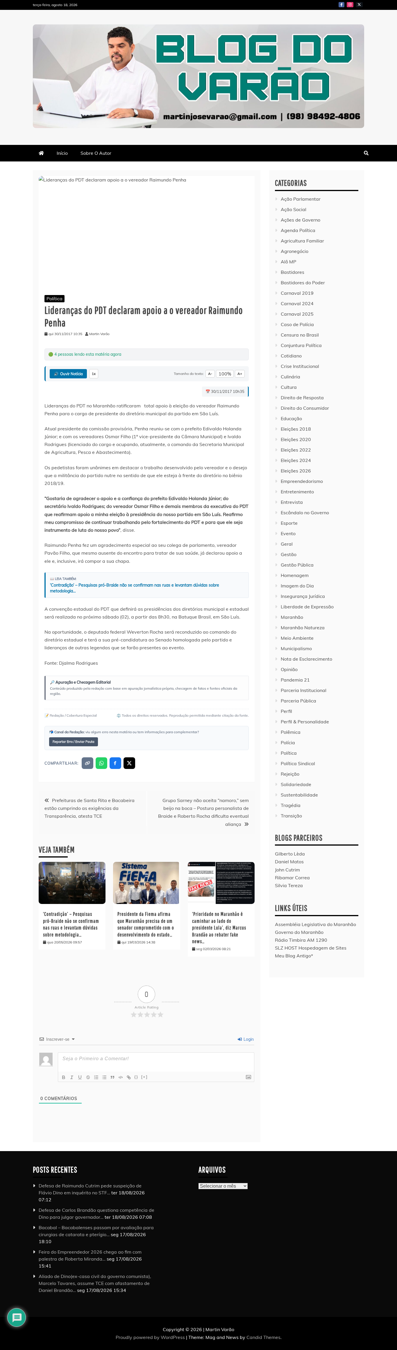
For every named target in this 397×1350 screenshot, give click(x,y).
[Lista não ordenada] (104, 1077)
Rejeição (290, 774)
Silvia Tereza (289, 885)
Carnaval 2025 (297, 314)
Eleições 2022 (296, 450)
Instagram (350, 4)
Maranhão (292, 617)
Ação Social (293, 209)
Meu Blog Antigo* (294, 956)
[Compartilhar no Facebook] (115, 763)
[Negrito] (64, 1077)
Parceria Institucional (303, 690)
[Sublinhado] (80, 1077)
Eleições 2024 (296, 460)
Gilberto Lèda (290, 854)
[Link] (129, 1077)
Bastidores (292, 272)
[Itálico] (72, 1077)
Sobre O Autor (96, 153)
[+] (144, 1077)
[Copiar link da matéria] (87, 763)
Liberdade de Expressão (307, 607)
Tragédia (291, 805)
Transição (291, 816)
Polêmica (291, 732)
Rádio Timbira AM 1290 (301, 940)
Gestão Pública (297, 565)
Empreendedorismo (302, 481)
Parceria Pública (298, 701)
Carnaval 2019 (297, 293)
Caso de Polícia (297, 324)
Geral (287, 544)
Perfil (286, 711)
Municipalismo (296, 648)
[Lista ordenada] (96, 1077)
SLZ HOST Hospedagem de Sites (310, 948)
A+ (239, 373)
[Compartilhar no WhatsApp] (101, 763)
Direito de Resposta (302, 397)
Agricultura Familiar (302, 241)
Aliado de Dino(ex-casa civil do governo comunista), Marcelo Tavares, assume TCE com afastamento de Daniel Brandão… (95, 1283)
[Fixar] (88, 1077)
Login (248, 1039)
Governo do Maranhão (299, 932)
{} (136, 1077)
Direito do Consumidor (305, 408)
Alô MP (288, 262)
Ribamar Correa (292, 877)
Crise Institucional (300, 366)
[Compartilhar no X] (129, 763)
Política (54, 298)
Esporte (289, 523)
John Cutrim (287, 870)
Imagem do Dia (297, 586)
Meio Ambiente (297, 638)
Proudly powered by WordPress (151, 1337)
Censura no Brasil (300, 335)
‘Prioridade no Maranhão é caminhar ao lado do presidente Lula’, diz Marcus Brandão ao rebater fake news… (219, 927)
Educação (291, 418)
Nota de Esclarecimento (306, 659)
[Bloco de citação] (112, 1077)
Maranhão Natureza (303, 627)
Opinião (289, 669)
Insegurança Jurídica (303, 596)
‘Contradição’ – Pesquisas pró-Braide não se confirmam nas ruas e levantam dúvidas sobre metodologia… (134, 588)
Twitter (359, 4)
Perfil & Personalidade (305, 722)
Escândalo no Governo (305, 512)
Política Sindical (298, 763)
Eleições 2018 (296, 429)
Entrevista (292, 502)
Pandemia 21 (295, 680)
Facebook (341, 4)
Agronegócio (294, 251)
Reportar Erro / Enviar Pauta (73, 742)
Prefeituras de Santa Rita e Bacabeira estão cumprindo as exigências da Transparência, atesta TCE (89, 808)
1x (94, 374)
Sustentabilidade (299, 795)
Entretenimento (297, 492)
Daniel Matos (289, 861)
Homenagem (295, 575)
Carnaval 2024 (297, 303)
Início (62, 153)
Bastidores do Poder (303, 282)
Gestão (288, 554)
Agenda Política (298, 230)
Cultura (289, 387)
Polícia (288, 742)
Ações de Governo (300, 220)
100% (225, 374)
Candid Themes (263, 1337)
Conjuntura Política (301, 345)
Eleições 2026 (296, 471)
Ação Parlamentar (301, 199)
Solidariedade (296, 784)
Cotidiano (291, 356)
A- (210, 373)
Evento (288, 533)
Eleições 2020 (296, 439)
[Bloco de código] (121, 1077)
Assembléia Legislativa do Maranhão (315, 924)
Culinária (290, 377)
